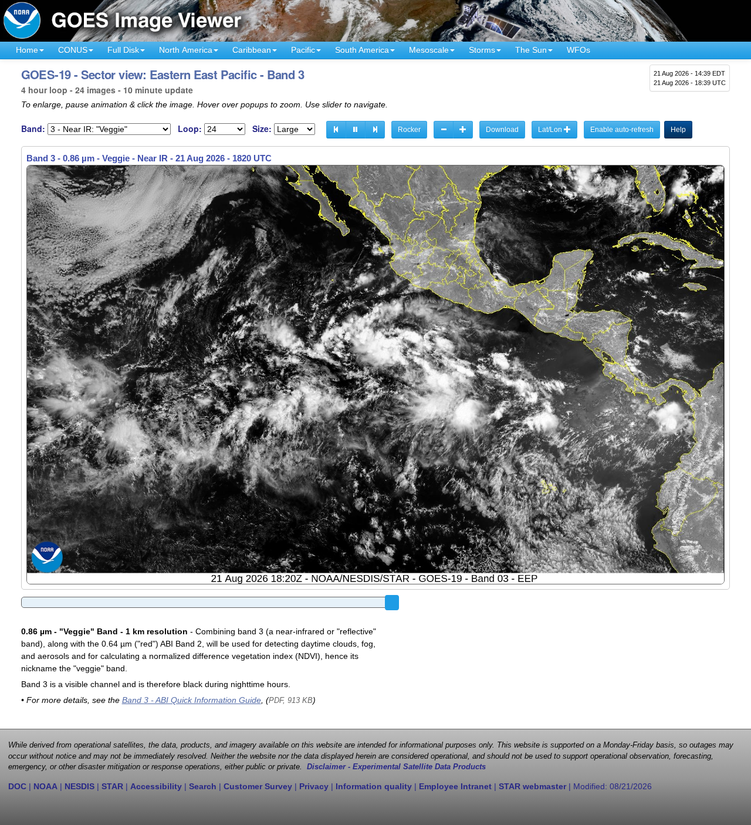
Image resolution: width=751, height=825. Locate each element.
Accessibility (156, 786)
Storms (482, 50)
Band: (33, 129)
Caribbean (251, 50)
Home (27, 50)
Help (678, 130)
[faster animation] (463, 129)
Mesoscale (429, 50)
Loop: (190, 129)
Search (202, 786)
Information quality (374, 786)
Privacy (314, 786)
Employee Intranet (455, 786)
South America (362, 50)
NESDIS (79, 786)
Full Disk (123, 50)
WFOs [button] (578, 50)
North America (185, 50)
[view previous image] (336, 129)
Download (502, 130)
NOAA (45, 786)
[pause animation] (356, 129)
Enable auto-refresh (622, 130)
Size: (262, 129)
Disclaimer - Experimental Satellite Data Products (396, 767)
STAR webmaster (532, 786)
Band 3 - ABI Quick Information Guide (191, 700)
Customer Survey (258, 786)
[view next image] (375, 129)
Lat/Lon (551, 130)
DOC (17, 786)
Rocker (409, 130)
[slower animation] (444, 129)
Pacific (303, 50)
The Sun (531, 50)
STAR (112, 786)
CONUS (72, 50)
